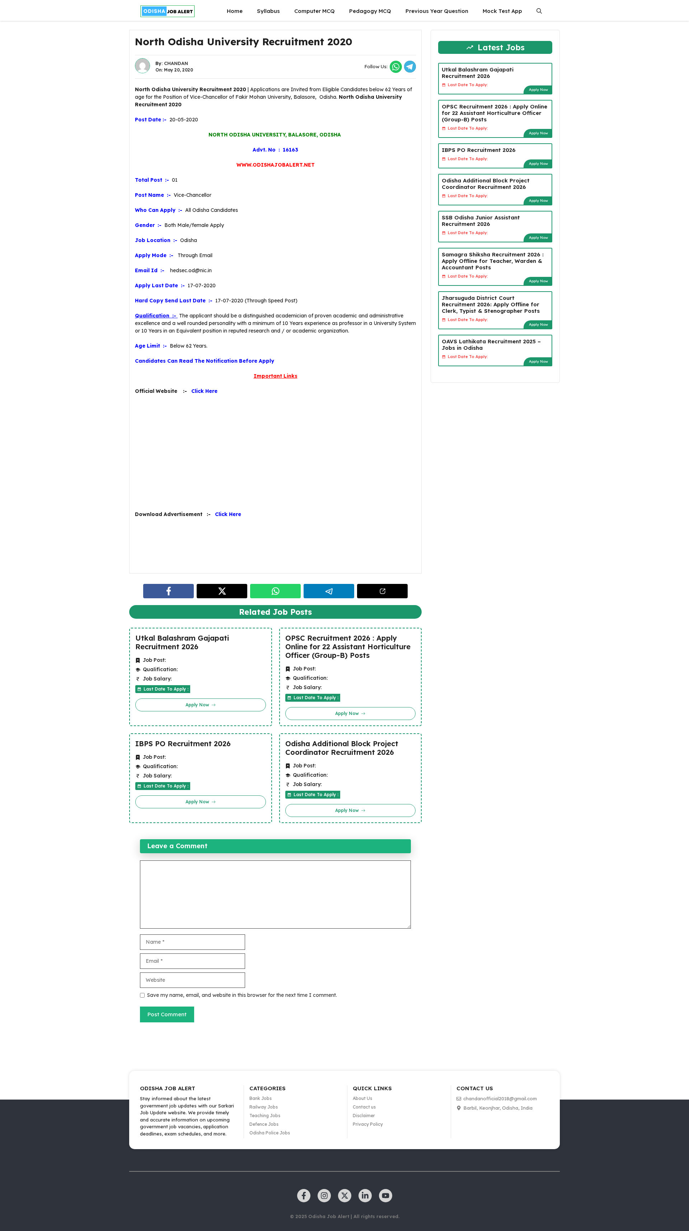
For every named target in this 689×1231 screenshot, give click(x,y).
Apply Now (538, 89)
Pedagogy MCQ (370, 11)
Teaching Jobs (264, 1115)
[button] (539, 11)
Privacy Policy (368, 1124)
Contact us (364, 1107)
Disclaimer (364, 1115)
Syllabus (268, 11)
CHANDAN (176, 63)
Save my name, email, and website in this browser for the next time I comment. (242, 995)
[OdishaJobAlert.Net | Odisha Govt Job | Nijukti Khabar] (167, 11)
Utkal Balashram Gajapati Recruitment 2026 (182, 642)
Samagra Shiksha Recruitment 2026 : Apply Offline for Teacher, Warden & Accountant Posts (493, 261)
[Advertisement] (275, 453)
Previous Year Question (437, 11)
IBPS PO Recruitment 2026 (183, 743)
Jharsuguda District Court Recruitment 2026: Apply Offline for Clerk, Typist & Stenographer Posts (491, 304)
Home (235, 11)
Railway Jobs (263, 1107)
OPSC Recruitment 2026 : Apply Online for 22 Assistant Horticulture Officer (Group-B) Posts (348, 647)
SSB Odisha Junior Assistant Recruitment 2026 (481, 220)
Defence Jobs (263, 1124)
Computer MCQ (314, 11)
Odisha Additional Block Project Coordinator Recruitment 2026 (341, 748)
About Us (362, 1098)
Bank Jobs (260, 1098)
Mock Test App (502, 11)
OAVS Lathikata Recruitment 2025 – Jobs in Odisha (491, 344)
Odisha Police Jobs (269, 1132)
